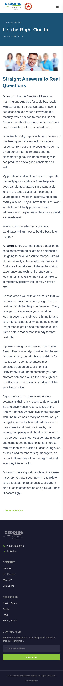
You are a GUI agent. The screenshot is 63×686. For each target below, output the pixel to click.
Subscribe (31, 657)
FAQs (5, 614)
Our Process (9, 574)
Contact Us (8, 585)
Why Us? (7, 580)
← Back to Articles (12, 22)
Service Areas (10, 603)
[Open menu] (57, 6)
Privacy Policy (10, 620)
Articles (6, 609)
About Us (7, 568)
